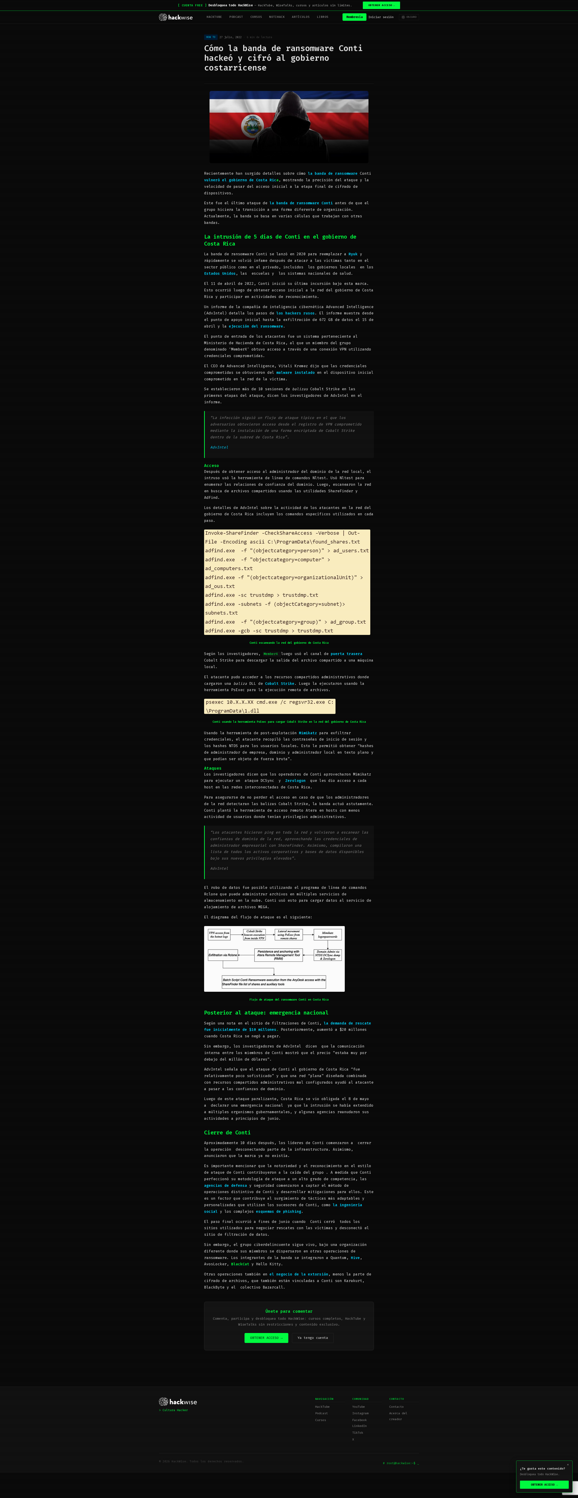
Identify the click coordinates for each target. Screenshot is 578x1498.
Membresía (354, 17)
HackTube (214, 17)
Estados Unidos (220, 273)
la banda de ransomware (334, 173)
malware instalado (295, 372)
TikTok (357, 1433)
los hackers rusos (295, 313)
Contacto (396, 1407)
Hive (355, 1257)
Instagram (360, 1413)
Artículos (301, 17)
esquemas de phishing (278, 1211)
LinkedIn (359, 1426)
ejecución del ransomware (256, 326)
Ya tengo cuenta (313, 1337)
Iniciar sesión (381, 17)
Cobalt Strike (279, 683)
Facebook (359, 1420)
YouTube (358, 1407)
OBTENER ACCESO (381, 5)
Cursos (256, 17)
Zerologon (295, 780)
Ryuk (353, 254)
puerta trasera (346, 653)
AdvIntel (219, 447)
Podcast (236, 17)
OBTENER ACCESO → (266, 1337)
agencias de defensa (226, 1185)
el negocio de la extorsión (299, 1274)
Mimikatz (308, 733)
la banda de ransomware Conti (301, 203)
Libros (323, 17)
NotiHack (277, 17)
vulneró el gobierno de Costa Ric (240, 180)
